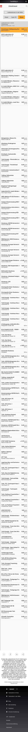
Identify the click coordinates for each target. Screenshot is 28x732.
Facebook (11, 708)
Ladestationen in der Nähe (15, 12)
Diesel (6, 17)
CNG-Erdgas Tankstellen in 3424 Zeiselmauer (14, 682)
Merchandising (12, 704)
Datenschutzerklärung (12, 724)
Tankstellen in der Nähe (14, 696)
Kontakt (8, 720)
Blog (9, 701)
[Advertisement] (14, 53)
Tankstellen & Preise (13, 692)
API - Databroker (10, 716)
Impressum (9, 727)
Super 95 (14, 17)
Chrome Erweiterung (13, 712)
